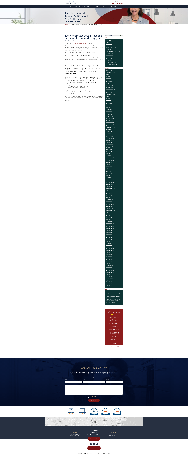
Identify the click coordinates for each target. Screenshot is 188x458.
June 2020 (108, 113)
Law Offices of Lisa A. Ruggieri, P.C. (78, 43)
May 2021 (108, 105)
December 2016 (109, 182)
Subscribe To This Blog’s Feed (114, 346)
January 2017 (109, 180)
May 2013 (108, 261)
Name (66, 379)
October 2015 (109, 208)
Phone (107, 379)
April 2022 (108, 103)
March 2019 (108, 133)
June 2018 (108, 149)
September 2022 (110, 94)
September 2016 (109, 188)
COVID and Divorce (110, 47)
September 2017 (109, 166)
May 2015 (108, 217)
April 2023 (108, 81)
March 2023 (108, 83)
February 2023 (109, 85)
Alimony (108, 40)
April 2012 (108, 285)
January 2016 (109, 202)
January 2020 (109, 120)
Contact (116, 6)
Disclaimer (94, 396)
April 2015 (108, 219)
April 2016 (108, 197)
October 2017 (109, 164)
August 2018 (109, 146)
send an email (93, 371)
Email (84, 379)
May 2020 (108, 114)
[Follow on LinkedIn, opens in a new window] (97, 444)
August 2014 (109, 234)
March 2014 (108, 243)
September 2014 (109, 232)
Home (70, 6)
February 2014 (109, 245)
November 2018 (109, 140)
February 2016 (109, 201)
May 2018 (108, 151)
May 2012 (108, 283)
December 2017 (109, 160)
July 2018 (108, 147)
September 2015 (109, 210)
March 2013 (108, 265)
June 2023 (108, 78)
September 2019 (109, 127)
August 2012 (109, 278)
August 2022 (109, 96)
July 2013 (108, 258)
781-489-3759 (117, 3)
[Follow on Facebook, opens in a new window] (91, 444)
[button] (107, 328)
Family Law (84, 6)
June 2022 (108, 100)
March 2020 (108, 116)
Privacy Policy (89, 453)
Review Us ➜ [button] (94, 448)
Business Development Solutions (99, 453)
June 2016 (108, 193)
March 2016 (108, 199)
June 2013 (108, 259)
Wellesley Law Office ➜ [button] (94, 438)
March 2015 (108, 221)
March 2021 (108, 109)
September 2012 (109, 276)
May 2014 (108, 239)
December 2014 (109, 226)
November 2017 (109, 162)
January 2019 (109, 136)
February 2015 (109, 223)
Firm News (108, 58)
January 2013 (109, 269)
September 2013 (109, 254)
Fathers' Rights (109, 55)
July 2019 (108, 129)
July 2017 (108, 169)
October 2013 (109, 252)
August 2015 (109, 212)
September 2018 (109, 144)
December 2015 (109, 204)
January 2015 (109, 224)
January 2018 (109, 158)
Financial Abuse (109, 57)
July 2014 (108, 235)
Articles (90, 6)
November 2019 (109, 124)
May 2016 (108, 195)
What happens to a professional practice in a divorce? (113, 297)
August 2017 (109, 168)
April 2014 (108, 241)
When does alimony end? (112, 291)
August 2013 (109, 256)
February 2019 (109, 135)
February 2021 (109, 111)
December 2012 (109, 270)
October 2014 (109, 230)
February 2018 (109, 157)
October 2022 (109, 92)
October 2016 (109, 186)
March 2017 (108, 177)
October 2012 (109, 274)
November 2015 (109, 206)
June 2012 (108, 281)
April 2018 (108, 153)
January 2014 (109, 247)
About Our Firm (76, 6)
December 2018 (109, 138)
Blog (111, 6)
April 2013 (108, 263)
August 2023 (109, 74)
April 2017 (108, 175)
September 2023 (110, 72)
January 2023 (109, 87)
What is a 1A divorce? (110, 302)
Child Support (109, 46)
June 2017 (108, 171)
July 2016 (108, 191)
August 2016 (109, 190)
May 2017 (108, 173)
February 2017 (109, 179)
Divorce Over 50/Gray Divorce (112, 51)
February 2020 (109, 118)
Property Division (110, 62)
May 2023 (108, 80)
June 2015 (108, 215)
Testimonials (105, 6)
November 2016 (109, 184)
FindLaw (108, 453)
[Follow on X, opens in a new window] (94, 444)
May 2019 (108, 131)
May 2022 (108, 102)
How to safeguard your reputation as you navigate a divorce (113, 294)
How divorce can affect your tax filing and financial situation (113, 300)
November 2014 (109, 228)
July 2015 (108, 213)
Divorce (94, 43)
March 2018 (108, 155)
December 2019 (109, 122)
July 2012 (108, 280)
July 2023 (108, 76)
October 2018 (109, 142)
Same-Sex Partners (110, 64)
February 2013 (109, 267)
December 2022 (109, 89)
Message (67, 383)
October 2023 (109, 70)
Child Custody (109, 44)
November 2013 (109, 250)
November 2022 (109, 90)
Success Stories (97, 6)
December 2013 (109, 248)
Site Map (84, 453)
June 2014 (108, 237)
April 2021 (108, 107)
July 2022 (108, 98)
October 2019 (109, 125)
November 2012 (109, 272)
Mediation (108, 60)
